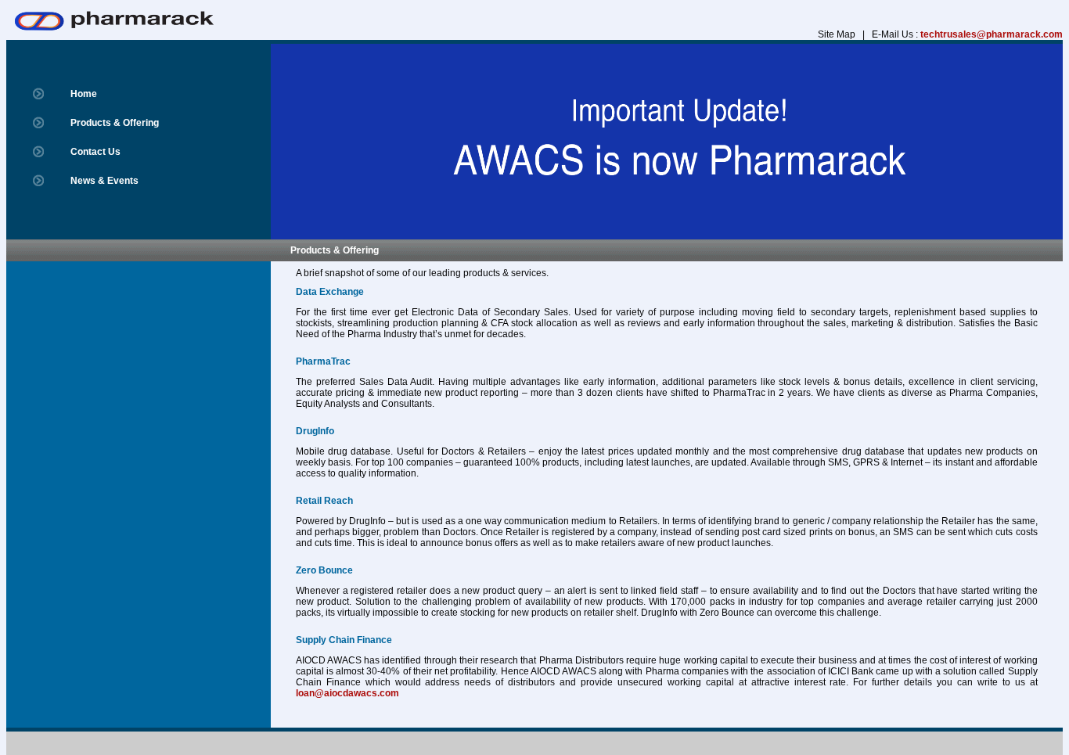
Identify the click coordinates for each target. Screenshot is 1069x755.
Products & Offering (114, 122)
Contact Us (95, 151)
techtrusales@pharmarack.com (991, 34)
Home (83, 93)
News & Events (104, 180)
